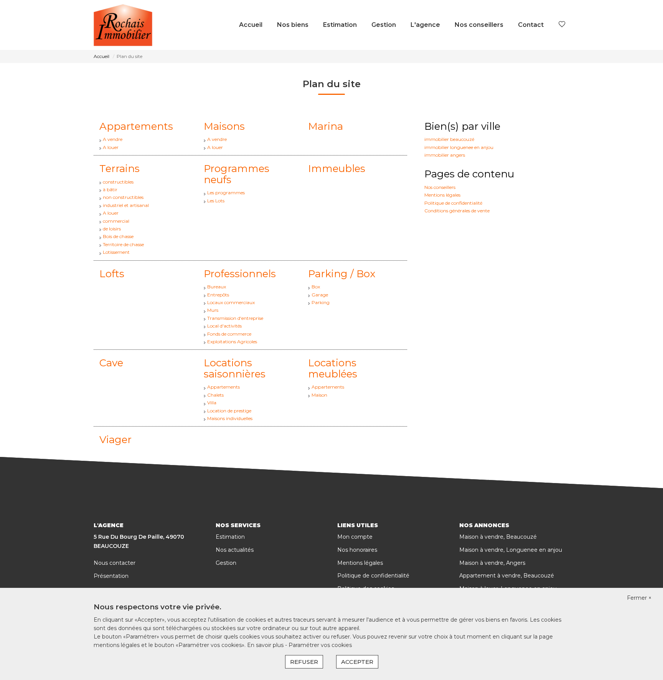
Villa (211, 402)
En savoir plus (266, 645)
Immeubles (336, 168)
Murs (212, 310)
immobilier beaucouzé (449, 139)
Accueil (250, 24)
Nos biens (292, 24)
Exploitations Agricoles (232, 341)
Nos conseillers (479, 24)
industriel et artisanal (126, 205)
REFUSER (304, 661)
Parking (321, 302)
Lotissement (116, 252)
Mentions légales (442, 195)
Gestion (383, 24)
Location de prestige (229, 411)
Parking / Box (341, 274)
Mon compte (355, 536)
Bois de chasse (118, 236)
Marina (325, 126)
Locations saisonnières (235, 368)
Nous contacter (114, 562)
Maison (319, 395)
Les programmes (226, 192)
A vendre (112, 139)
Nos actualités (235, 549)
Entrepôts (218, 295)
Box (316, 287)
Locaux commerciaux (231, 302)
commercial (116, 221)
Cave (111, 363)
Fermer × (639, 597)
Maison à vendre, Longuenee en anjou (510, 549)
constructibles (118, 182)
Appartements (136, 126)
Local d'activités (224, 326)
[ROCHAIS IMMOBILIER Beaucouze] (123, 25)
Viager (115, 439)
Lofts (111, 274)
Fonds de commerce (229, 334)
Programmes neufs (236, 174)
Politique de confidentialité (453, 203)
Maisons (224, 126)
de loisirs (112, 229)
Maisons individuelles (229, 418)
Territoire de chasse (123, 244)
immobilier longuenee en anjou (458, 147)
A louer (111, 147)
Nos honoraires (357, 549)
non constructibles (123, 197)
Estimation (340, 24)
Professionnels (240, 274)
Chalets (215, 395)
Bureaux (216, 287)
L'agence (425, 24)
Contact (531, 24)
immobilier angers (444, 155)
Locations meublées (332, 368)
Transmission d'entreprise (235, 318)
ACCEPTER (357, 661)
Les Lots (215, 201)
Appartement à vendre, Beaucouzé (506, 575)
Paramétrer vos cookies (320, 645)
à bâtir (110, 189)
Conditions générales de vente (457, 210)
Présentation (111, 575)
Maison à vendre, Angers (492, 562)
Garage (320, 295)
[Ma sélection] (562, 25)
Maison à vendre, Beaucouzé (498, 536)
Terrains (119, 168)
